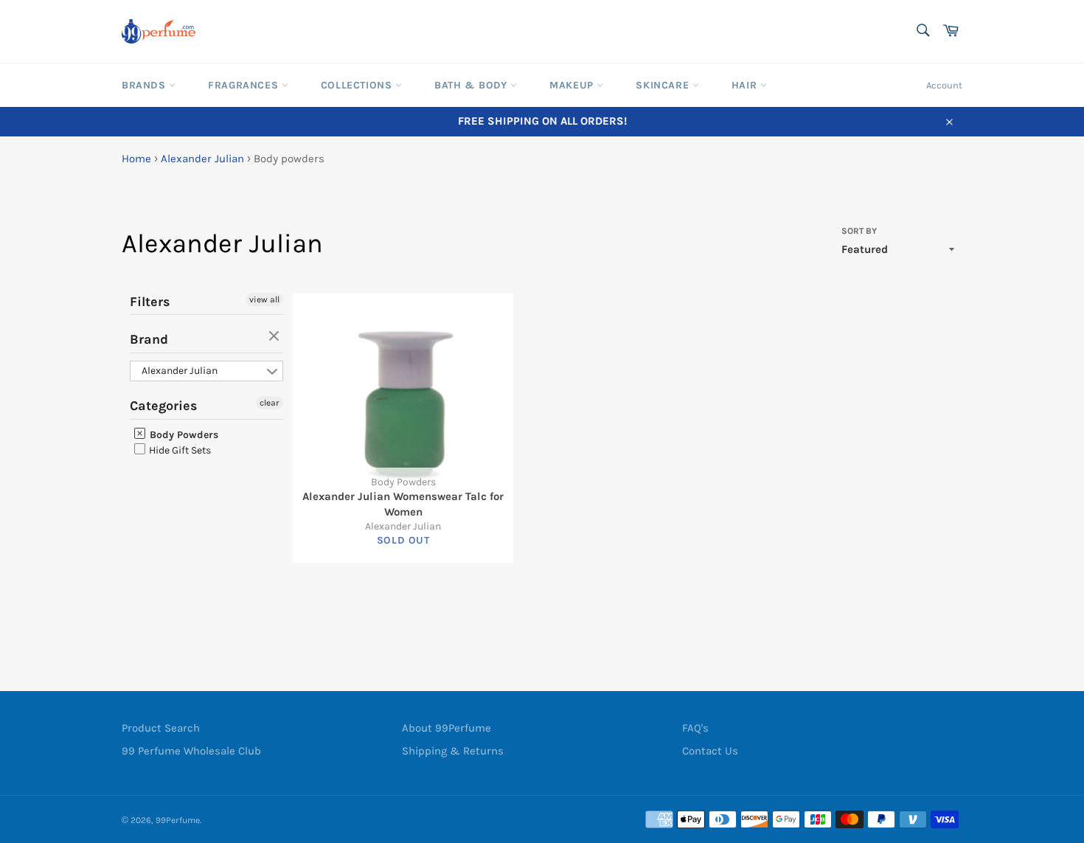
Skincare (664, 85)
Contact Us (710, 750)
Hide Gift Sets (179, 450)
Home (136, 158)
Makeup (573, 85)
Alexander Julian (202, 158)
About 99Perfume (446, 728)
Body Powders (182, 435)
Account (944, 85)
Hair (746, 85)
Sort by (859, 231)
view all (264, 299)
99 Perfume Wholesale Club (191, 750)
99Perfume (178, 820)
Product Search (161, 728)
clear (275, 337)
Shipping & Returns (453, 750)
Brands (145, 85)
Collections (358, 85)
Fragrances (245, 85)
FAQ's (695, 728)
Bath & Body (472, 85)
